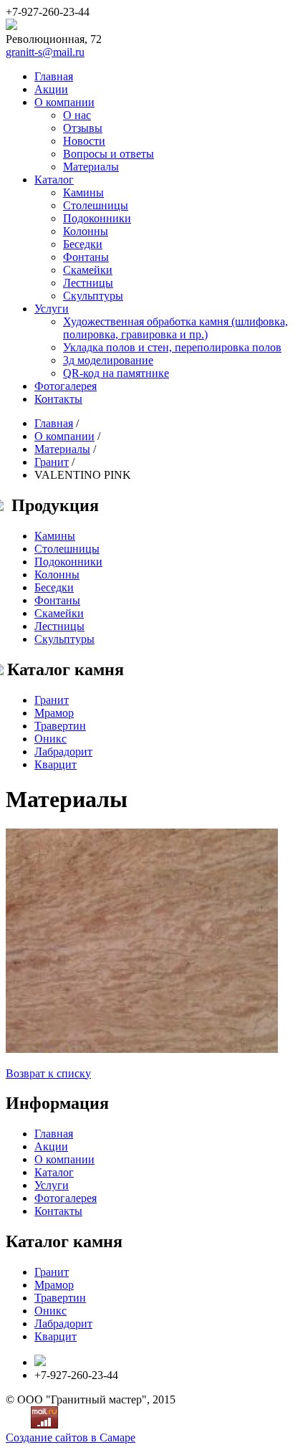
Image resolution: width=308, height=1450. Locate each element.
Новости (84, 141)
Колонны (85, 231)
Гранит (51, 462)
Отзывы (82, 128)
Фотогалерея (65, 386)
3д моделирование (108, 360)
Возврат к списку (48, 1073)
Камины (83, 192)
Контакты (58, 399)
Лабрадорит (63, 751)
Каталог (54, 179)
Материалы (91, 167)
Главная (53, 76)
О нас (77, 115)
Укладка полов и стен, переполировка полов (172, 347)
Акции (51, 89)
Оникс (50, 739)
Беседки (82, 244)
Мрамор (54, 713)
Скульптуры (93, 296)
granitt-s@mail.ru (45, 52)
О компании (64, 102)
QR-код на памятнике (116, 373)
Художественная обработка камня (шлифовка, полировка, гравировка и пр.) (175, 327)
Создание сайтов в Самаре (70, 1437)
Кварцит (55, 764)
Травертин (60, 726)
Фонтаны (86, 257)
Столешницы (95, 205)
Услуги (51, 308)
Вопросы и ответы (108, 154)
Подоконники (97, 218)
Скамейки (87, 270)
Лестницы (88, 283)
